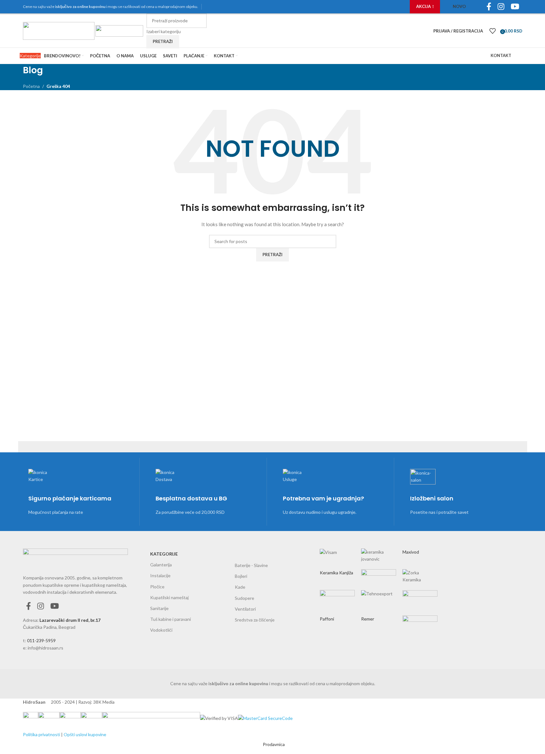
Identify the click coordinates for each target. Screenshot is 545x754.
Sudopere (244, 598)
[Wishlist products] (492, 31)
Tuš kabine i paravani (170, 619)
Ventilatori (245, 609)
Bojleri (241, 576)
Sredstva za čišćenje (255, 619)
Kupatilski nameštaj (169, 597)
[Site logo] (59, 30)
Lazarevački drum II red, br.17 (70, 620)
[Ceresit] (378, 582)
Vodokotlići (161, 630)
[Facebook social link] (28, 606)
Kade (240, 587)
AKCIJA (423, 6)
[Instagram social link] (40, 606)
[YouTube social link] (54, 606)
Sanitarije (159, 608)
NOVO (459, 6)
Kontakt (501, 55)
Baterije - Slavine (251, 565)
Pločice (157, 586)
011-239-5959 (41, 640)
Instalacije (160, 575)
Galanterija (161, 564)
